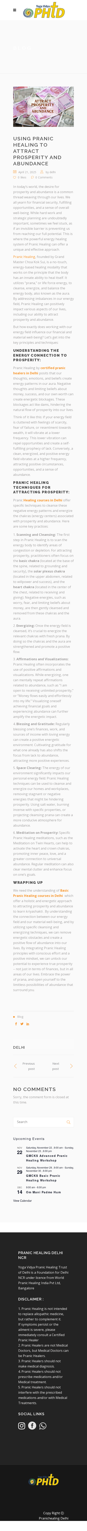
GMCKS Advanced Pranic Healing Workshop (47, 1158)
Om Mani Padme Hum (43, 1192)
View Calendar (22, 1201)
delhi (53, 172)
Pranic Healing (24, 257)
